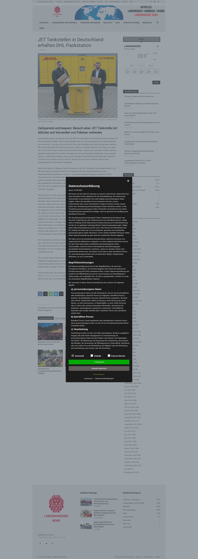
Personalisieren (99, 374)
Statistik (97, 356)
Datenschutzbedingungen (104, 378)
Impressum (88, 378)
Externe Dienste (118, 356)
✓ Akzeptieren (99, 362)
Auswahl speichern (99, 368)
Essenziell (79, 356)
